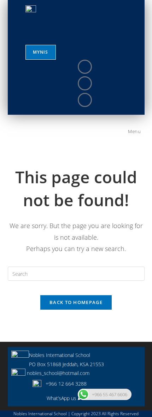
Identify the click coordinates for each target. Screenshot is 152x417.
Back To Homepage (76, 302)
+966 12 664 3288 (64, 383)
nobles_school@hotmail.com (57, 373)
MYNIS (40, 52)
